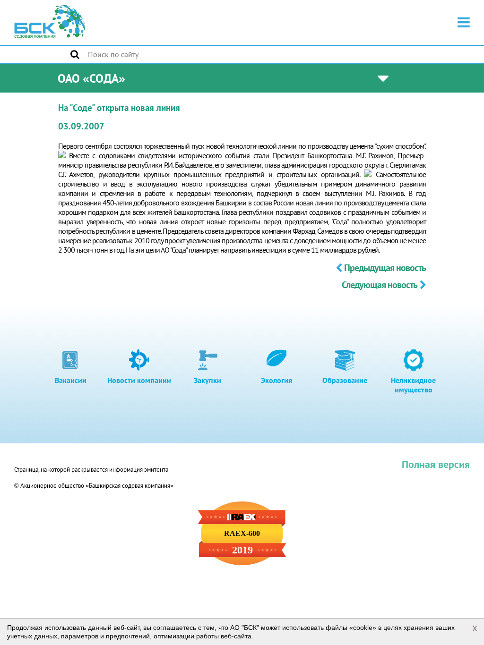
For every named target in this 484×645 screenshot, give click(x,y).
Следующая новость (379, 285)
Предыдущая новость (385, 268)
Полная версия (436, 464)
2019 (242, 550)
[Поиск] (75, 54)
